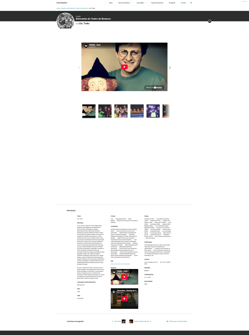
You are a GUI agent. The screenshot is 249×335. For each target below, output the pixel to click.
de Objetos (172, 3)
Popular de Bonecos (157, 3)
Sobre (111, 3)
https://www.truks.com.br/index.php (120, 264)
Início (58, 8)
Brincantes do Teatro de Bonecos (77, 8)
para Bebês (140, 3)
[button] (191, 3)
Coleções (63, 8)
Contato (183, 3)
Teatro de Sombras (124, 3)
